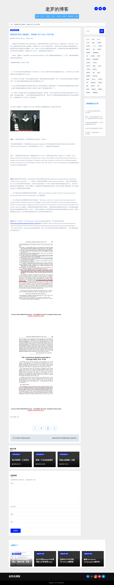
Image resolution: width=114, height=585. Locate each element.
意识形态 (88, 72)
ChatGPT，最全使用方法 (92, 132)
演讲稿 (87, 79)
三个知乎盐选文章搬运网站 (92, 111)
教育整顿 (88, 75)
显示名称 (13, 506)
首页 (37, 16)
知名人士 (94, 79)
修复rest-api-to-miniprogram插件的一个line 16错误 (92, 562)
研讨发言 (100, 79)
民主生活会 (95, 75)
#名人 (24, 38)
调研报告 (100, 89)
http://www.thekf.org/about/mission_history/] (25, 223)
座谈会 (94, 65)
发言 (87, 55)
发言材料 (93, 55)
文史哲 (59, 16)
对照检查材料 (95, 59)
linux (87, 39)
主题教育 (99, 42)
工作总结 (88, 62)
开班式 (99, 65)
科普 (64, 16)
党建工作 (88, 49)
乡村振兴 (88, 45)
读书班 (87, 89)
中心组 (87, 42)
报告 (94, 72)
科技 (87, 82)
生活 (42, 16)
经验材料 (100, 82)
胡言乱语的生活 (14, 30)
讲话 (98, 85)
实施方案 (88, 59)
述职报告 (88, 92)
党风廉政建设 (95, 52)
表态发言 (93, 85)
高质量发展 (95, 92)
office (93, 39)
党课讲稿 (88, 52)
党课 (94, 49)
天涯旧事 (70, 16)
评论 (12, 483)
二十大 (94, 45)
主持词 (93, 42)
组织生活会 (93, 82)
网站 (12, 522)
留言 (76, 16)
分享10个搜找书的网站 (91, 128)
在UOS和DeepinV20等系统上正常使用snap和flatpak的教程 (45, 562)
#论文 (32, 38)
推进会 (98, 72)
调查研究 (94, 89)
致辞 (87, 85)
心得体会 (88, 69)
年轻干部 (88, 65)
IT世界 (48, 16)
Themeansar (60, 582)
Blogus (52, 582)
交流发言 (100, 45)
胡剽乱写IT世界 (16, 553)
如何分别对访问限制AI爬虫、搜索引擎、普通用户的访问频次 (20, 562)
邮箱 (12, 514)
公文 (53, 16)
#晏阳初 (28, 38)
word (98, 39)
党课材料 (99, 49)
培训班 (98, 55)
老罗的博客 (57, 9)
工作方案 (94, 62)
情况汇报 (94, 69)
